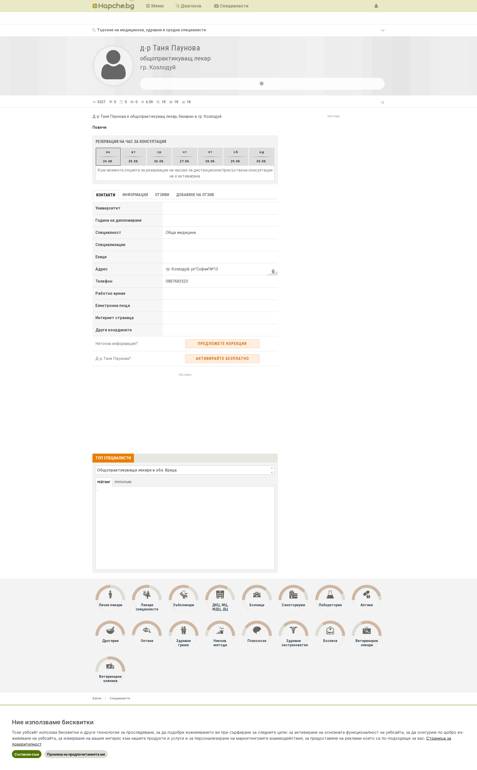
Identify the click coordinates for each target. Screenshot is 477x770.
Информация (135, 194)
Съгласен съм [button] (26, 754)
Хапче (96, 698)
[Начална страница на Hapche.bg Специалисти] (113, 5)
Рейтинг (104, 482)
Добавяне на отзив (195, 194)
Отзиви (162, 194)
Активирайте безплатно (222, 358)
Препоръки (123, 482)
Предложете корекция (222, 343)
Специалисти (120, 698)
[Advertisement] (185, 413)
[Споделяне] (383, 101)
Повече (99, 127)
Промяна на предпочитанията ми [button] (76, 754)
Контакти (105, 195)
